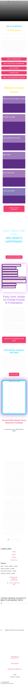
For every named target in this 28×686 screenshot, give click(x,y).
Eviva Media (10, 683)
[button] (14, 289)
